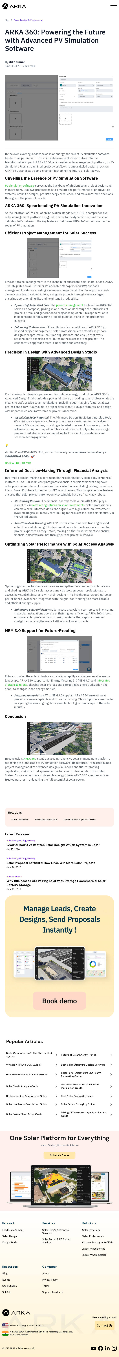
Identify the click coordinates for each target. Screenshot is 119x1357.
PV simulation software (20, 185)
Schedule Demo (59, 1155)
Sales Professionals (93, 1236)
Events (6, 1279)
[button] (113, 6)
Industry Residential (93, 1248)
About (45, 1273)
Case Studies (9, 1285)
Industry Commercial (94, 1254)
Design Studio (10, 1242)
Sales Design (9, 1236)
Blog (5, 1273)
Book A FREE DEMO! (18, 463)
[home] (14, 6)
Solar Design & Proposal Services (56, 1231)
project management (69, 305)
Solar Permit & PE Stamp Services (56, 1241)
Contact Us (104, 1325)
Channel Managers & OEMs (97, 1242)
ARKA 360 (30, 758)
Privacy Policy (50, 1279)
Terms (45, 1285)
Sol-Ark (6, 1292)
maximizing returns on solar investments (58, 505)
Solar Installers (91, 1230)
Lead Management (12, 1230)
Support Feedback (52, 1292)
